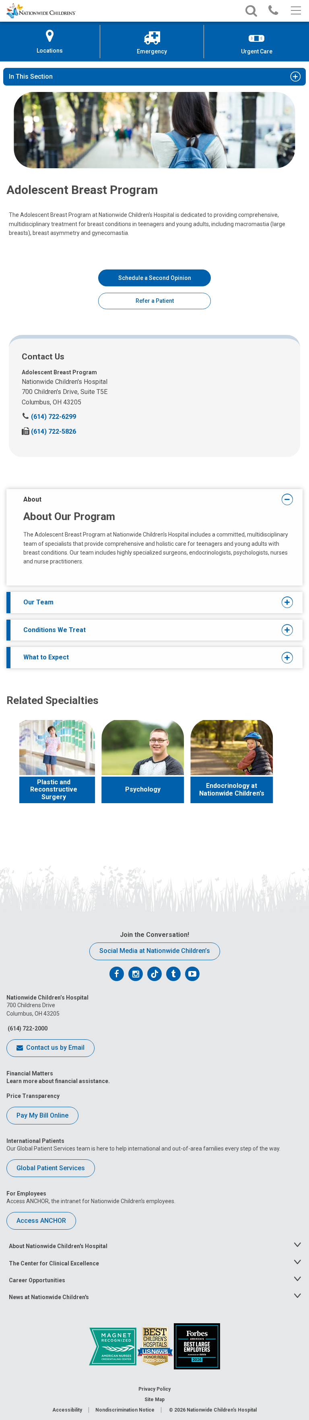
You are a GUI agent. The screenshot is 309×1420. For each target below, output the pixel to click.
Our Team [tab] (38, 602)
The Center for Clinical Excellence (54, 1263)
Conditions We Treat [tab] (54, 630)
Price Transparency (33, 1096)
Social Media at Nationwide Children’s (154, 951)
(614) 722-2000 (26, 1028)
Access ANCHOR (41, 1220)
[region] (154, 772)
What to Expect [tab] (46, 657)
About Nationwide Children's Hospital (58, 1246)
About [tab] (32, 499)
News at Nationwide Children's (49, 1297)
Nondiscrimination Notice (124, 1410)
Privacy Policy (154, 1389)
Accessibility (67, 1410)
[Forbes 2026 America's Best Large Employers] (197, 1345)
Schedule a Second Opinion (154, 278)
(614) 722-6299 (49, 416)
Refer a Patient (155, 301)
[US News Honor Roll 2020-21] (156, 1345)
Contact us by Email (54, 1047)
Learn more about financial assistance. (58, 1081)
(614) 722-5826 (49, 431)
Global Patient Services (50, 1168)
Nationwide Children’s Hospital (222, 1410)
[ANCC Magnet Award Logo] (113, 1345)
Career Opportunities (37, 1280)
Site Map (154, 1399)
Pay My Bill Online (42, 1115)
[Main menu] (295, 11)
